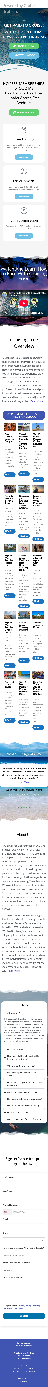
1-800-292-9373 (24, 1358)
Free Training (24, 139)
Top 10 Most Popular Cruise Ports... (9, 627)
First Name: (8, 1176)
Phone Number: (10, 1205)
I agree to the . (21, 1307)
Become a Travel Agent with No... (37, 560)
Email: (5, 1219)
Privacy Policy (24, 1378)
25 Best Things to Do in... (38, 625)
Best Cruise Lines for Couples (9, 438)
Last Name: (8, 1191)
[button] (24, 19)
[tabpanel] (24, 783)
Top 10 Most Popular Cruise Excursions (37, 440)
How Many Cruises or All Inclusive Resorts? (23, 1248)
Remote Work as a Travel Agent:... (9, 500)
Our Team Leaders (24, 1343)
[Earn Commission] (24, 210)
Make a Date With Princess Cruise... (37, 501)
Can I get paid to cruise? (9, 684)
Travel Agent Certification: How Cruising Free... (24, 562)
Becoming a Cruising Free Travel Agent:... (24, 502)
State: (5, 1233)
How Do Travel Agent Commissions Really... (37, 688)
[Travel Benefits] (24, 171)
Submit (24, 1316)
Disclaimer (24, 1381)
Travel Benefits (24, 181)
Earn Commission (24, 220)
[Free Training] (24, 129)
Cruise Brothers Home (24, 1345)
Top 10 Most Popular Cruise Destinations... (23, 688)
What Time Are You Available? (17, 1262)
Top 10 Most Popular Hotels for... (9, 560)
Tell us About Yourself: (13, 1277)
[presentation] (18, 807)
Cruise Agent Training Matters (23, 626)
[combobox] (7, 1212)
